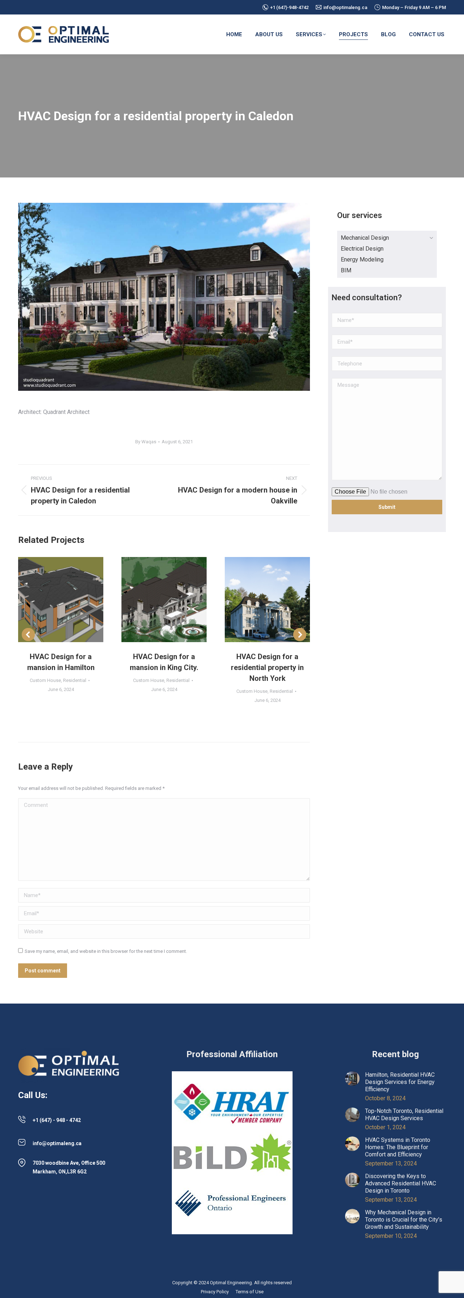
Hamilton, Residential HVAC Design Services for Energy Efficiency (400, 1082)
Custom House (45, 680)
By (145, 441)
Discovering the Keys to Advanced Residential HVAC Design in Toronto (400, 1183)
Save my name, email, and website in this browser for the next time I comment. (106, 951)
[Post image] (60, 599)
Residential (74, 680)
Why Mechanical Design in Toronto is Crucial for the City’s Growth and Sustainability (403, 1219)
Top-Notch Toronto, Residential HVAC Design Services (404, 1115)
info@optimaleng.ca (345, 7)
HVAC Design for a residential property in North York (267, 667)
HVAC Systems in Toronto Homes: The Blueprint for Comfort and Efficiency (397, 1147)
